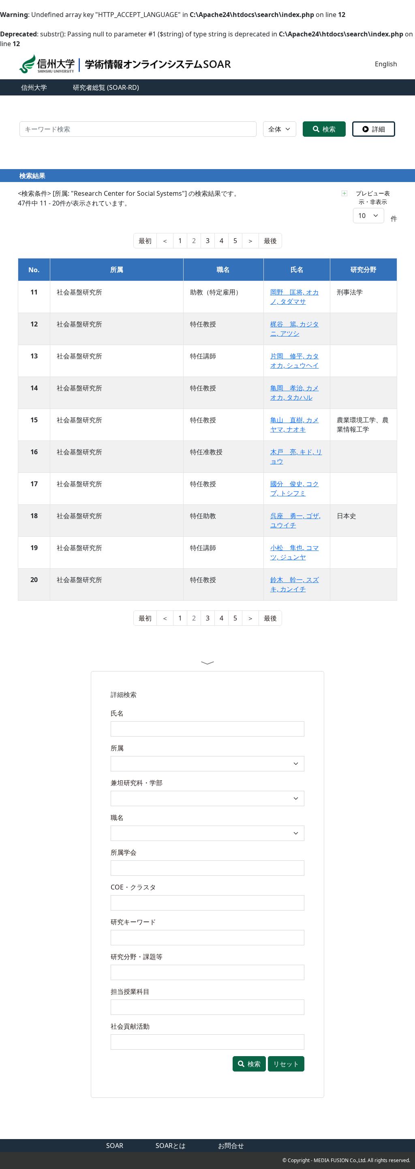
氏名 (117, 713)
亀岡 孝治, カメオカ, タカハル (294, 392)
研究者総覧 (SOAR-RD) (106, 87)
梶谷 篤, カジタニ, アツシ (294, 329)
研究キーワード (133, 921)
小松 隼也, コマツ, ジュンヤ (294, 552)
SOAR (114, 1145)
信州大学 (34, 87)
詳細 (378, 129)
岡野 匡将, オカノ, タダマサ (294, 297)
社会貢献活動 (130, 1026)
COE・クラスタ (133, 887)
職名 (117, 817)
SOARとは (171, 1145)
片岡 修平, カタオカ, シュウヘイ (294, 361)
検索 (329, 129)
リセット (286, 1063)
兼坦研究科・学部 (137, 782)
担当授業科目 (130, 991)
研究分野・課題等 (137, 956)
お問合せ (231, 1145)
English (386, 63)
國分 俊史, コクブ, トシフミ (294, 488)
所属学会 (124, 852)
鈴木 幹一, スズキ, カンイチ (294, 584)
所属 (117, 747)
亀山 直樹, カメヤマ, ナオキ (294, 424)
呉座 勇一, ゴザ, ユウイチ (295, 520)
